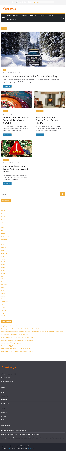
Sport (2, 299)
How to (3, 270)
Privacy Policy (11, 20)
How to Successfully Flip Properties (11, 343)
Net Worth (4, 284)
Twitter (3, 420)
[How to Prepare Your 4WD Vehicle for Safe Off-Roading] (33, 49)
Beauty (3, 210)
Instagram (4, 416)
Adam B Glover (16, 114)
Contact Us (43, 15)
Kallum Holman (51, 114)
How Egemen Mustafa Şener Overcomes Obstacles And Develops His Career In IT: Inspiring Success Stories (32, 331)
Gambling (6, 159)
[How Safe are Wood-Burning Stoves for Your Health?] (49, 99)
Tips (42, 111)
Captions (24, 15)
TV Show (3, 310)
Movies (3, 282)
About (51, 15)
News (3, 287)
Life (2, 279)
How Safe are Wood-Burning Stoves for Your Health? (47, 120)
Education (4, 239)
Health (3, 262)
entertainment (5, 242)
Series (3, 296)
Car (4, 69)
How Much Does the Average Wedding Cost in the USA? (17, 340)
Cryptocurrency (5, 236)
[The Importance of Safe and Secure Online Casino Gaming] (16, 99)
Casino (5, 111)
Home (9, 15)
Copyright (33, 15)
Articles (3, 208)
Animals (3, 205)
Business (4, 216)
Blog (2, 213)
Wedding (4, 316)
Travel (3, 307)
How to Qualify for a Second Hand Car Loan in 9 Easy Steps (18, 337)
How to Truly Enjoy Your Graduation (11, 346)
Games (3, 256)
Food (2, 250)
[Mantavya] (3, 18)
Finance (3, 247)
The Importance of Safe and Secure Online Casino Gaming (16, 120)
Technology (4, 302)
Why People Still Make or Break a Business (13, 326)
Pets (2, 290)
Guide (3, 259)
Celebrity (4, 233)
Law (2, 276)
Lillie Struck (17, 73)
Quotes (15, 15)
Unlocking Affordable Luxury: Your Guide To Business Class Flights (20, 329)
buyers (3, 219)
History (3, 265)
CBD (2, 230)
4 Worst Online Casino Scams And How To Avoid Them (15, 169)
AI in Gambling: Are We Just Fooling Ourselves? (14, 334)
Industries (4, 273)
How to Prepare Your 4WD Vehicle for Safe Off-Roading (30, 76)
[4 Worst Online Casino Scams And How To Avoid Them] (16, 148)
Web (2, 313)
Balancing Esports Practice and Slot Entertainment (15, 349)
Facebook (4, 412)
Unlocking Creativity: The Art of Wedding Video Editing (17, 351)
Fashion (3, 245)
